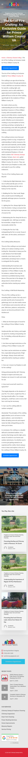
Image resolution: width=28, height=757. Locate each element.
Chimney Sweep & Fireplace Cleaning (13, 710)
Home (3, 57)
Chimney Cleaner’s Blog (14, 57)
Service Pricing (6, 729)
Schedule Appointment (10, 68)
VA (22, 76)
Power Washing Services (9, 720)
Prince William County (14, 76)
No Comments (22, 45)
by (15, 742)
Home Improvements (8, 723)
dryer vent (16, 157)
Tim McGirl (6, 45)
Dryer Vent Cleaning (8, 717)
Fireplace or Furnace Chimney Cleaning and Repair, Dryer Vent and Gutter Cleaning (14, 14)
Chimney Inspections (8, 714)
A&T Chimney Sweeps (18, 154)
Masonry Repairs (7, 726)
